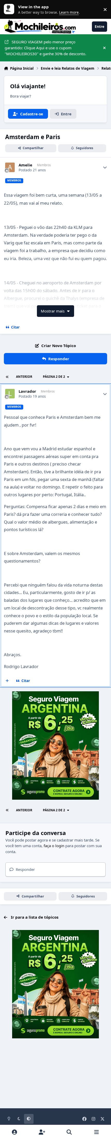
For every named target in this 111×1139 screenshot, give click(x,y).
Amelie (25, 165)
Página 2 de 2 (54, 376)
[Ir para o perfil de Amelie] (10, 167)
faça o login (54, 845)
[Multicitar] (7, 680)
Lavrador (27, 391)
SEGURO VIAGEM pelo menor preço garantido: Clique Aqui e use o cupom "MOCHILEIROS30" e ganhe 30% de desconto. (45, 47)
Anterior (24, 376)
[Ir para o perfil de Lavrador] (10, 394)
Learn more (10, 9)
